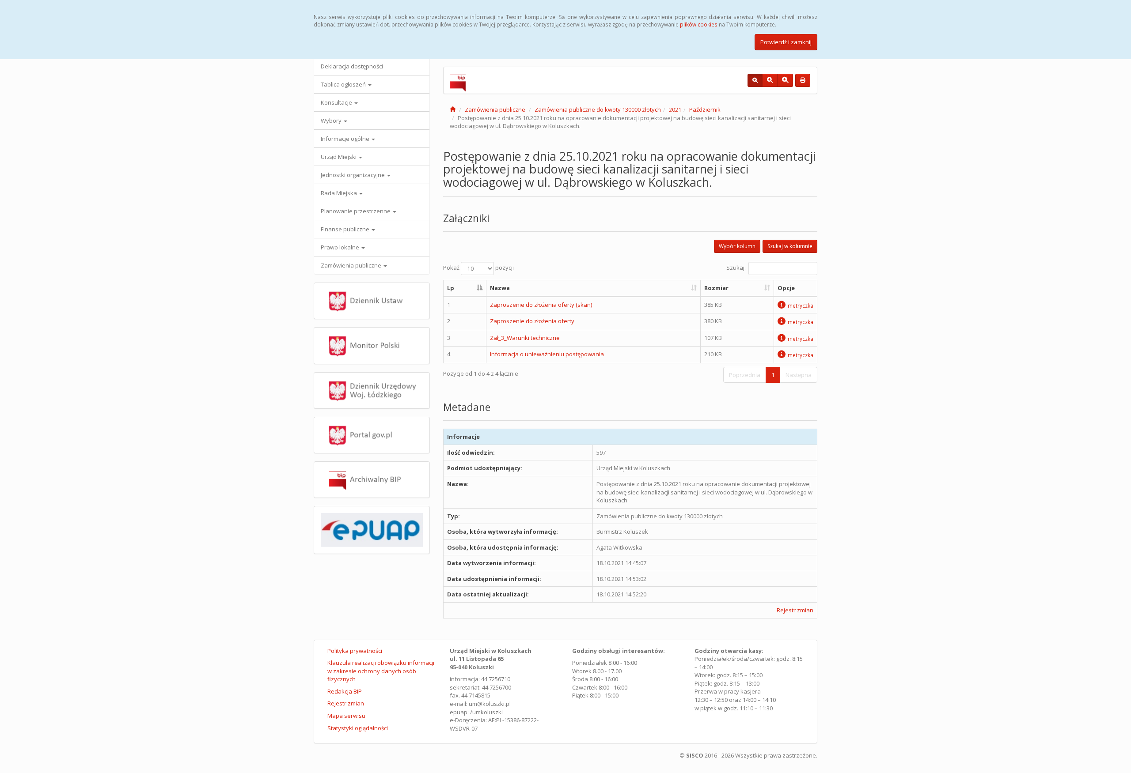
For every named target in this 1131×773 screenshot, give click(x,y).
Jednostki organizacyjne (353, 175)
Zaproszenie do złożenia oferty (532, 321)
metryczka (800, 305)
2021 (675, 109)
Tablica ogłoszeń (344, 84)
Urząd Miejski (339, 157)
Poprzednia (744, 375)
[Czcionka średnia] (770, 80)
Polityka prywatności (354, 651)
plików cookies (698, 24)
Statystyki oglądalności (357, 728)
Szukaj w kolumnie (789, 246)
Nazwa (500, 288)
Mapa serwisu (346, 716)
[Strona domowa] (452, 109)
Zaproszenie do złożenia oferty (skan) (541, 305)
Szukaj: (736, 268)
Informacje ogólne (346, 139)
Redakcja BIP (344, 691)
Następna (799, 375)
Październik (705, 109)
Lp (450, 288)
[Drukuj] (802, 80)
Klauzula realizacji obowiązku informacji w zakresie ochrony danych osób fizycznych (380, 671)
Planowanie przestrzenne (356, 211)
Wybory (332, 120)
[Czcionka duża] (785, 80)
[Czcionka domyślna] (755, 80)
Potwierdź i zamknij (786, 42)
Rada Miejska (339, 193)
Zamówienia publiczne (352, 265)
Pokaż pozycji (478, 268)
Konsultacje (337, 102)
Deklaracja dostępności (352, 66)
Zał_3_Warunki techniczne (525, 338)
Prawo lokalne (341, 247)
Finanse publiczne (346, 229)
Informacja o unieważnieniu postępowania (547, 354)
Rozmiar (716, 288)
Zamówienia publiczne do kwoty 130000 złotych (598, 109)
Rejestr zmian (795, 610)
